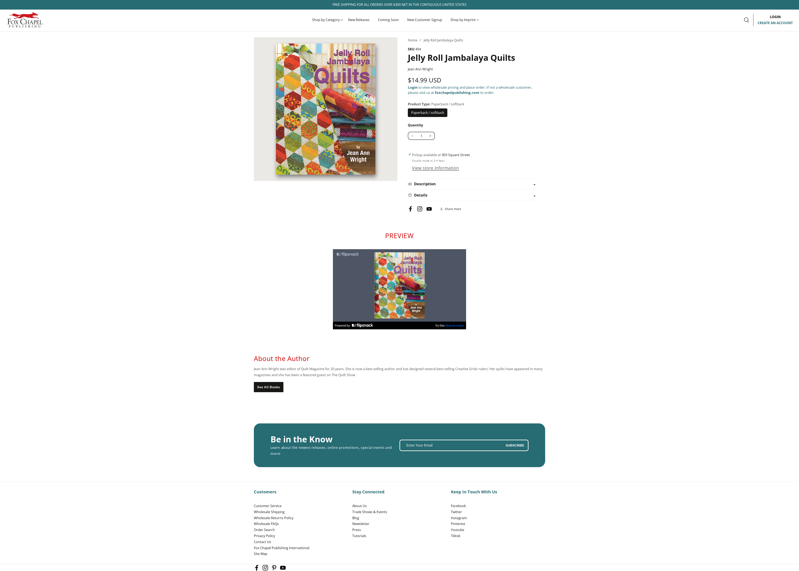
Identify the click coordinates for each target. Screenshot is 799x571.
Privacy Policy (264, 536)
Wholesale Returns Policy (273, 518)
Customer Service (268, 506)
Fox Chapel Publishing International (281, 548)
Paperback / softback (427, 113)
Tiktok (455, 536)
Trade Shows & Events (369, 512)
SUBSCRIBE (515, 445)
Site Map (260, 553)
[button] (326, 20)
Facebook (458, 506)
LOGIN (775, 17)
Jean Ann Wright (420, 69)
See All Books (268, 387)
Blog (355, 518)
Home (412, 40)
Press (356, 529)
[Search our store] (748, 19)
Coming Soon (388, 19)
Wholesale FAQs (266, 523)
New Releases (359, 19)
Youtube (457, 529)
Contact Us (262, 542)
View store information (435, 168)
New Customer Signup (424, 19)
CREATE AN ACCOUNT (775, 23)
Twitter (456, 512)
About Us (359, 506)
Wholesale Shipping (269, 512)
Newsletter (360, 523)
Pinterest (458, 523)
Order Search (264, 529)
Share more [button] (453, 209)
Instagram (459, 518)
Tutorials (359, 536)
